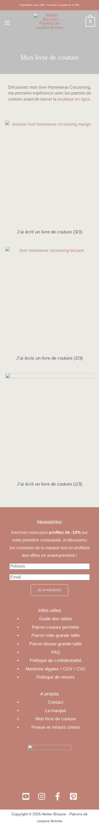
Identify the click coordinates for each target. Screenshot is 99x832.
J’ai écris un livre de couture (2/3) (49, 358)
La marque (55, 710)
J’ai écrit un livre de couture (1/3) (49, 484)
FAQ (55, 652)
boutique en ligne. (74, 99)
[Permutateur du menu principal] (7, 23)
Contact (55, 702)
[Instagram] (42, 796)
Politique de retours (55, 677)
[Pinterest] (73, 796)
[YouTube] (26, 796)
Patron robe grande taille (55, 635)
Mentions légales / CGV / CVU (56, 668)
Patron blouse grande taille (55, 643)
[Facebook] (58, 796)
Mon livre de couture (55, 718)
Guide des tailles (55, 618)
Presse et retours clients (55, 727)
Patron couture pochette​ (55, 627)
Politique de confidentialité (55, 660)
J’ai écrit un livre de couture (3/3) (49, 231)
